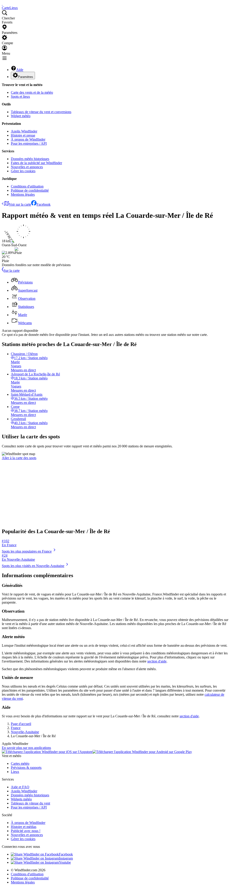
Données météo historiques (30, 159)
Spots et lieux (20, 96)
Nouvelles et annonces (27, 167)
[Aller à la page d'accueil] (2, 4)
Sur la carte (12, 270)
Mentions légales (23, 194)
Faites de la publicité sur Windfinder (36, 163)
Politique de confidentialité (30, 190)
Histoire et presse (23, 135)
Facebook (44, 204)
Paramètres (25, 77)
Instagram (66, 858)
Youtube (65, 862)
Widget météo (20, 116)
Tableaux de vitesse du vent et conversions (41, 112)
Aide (19, 70)
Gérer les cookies (23, 171)
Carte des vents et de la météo (32, 92)
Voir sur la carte (20, 204)
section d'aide (156, 661)
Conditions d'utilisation (27, 186)
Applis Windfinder (24, 131)
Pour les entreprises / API (29, 143)
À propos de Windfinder (28, 139)
